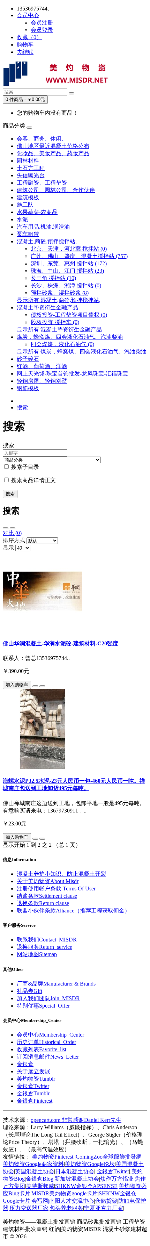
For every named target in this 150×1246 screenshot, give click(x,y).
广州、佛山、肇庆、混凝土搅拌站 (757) (79, 256)
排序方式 (14, 540)
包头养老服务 (66, 1208)
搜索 (22, 407)
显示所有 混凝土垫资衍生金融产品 (59, 329)
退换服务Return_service (44, 947)
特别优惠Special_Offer (43, 1006)
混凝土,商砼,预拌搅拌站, (47, 241)
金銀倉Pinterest (34, 1101)
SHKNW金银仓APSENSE (86, 1186)
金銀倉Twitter (33, 1086)
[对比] (42, 686)
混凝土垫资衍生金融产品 (47, 307)
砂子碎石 (28, 359)
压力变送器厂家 (28, 1208)
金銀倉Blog (39, 1179)
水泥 (22, 219)
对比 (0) (12, 533)
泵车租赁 (28, 234)
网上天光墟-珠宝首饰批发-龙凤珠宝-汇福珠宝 (72, 374)
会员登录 (42, 30)
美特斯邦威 (40, 1186)
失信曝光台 (31, 175)
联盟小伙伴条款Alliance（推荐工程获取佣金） (73, 911)
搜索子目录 (24, 467)
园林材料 (28, 161)
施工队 (25, 205)
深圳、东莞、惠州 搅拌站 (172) (69, 263)
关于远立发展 (33, 1071)
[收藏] (35, 686)
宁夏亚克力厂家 (103, 1208)
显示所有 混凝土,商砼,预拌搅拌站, (58, 300)
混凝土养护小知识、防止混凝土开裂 (61, 874)
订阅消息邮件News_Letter (48, 1057)
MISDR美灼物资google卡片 (64, 1193)
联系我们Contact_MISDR (47, 940)
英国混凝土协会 (34, 1171)
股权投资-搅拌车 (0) (55, 322)
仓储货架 (106, 1201)
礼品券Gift (29, 991)
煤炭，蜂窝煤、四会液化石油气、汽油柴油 (70, 337)
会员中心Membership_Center (50, 1035)
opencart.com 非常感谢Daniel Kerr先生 (76, 1120)
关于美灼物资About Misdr (47, 881)
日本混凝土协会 (74, 1171)
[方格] (12, 528)
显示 (8, 548)
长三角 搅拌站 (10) (53, 278)
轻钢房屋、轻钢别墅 (42, 381)
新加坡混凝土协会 (76, 1179)
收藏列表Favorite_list (41, 1049)
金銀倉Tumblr (33, 1093)
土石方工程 (31, 168)
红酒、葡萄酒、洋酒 (42, 366)
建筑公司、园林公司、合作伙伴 (56, 190)
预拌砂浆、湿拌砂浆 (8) (60, 293)
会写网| (40, 1201)
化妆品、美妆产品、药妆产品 (53, 153)
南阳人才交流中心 (71, 1201)
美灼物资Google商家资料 (33, 1164)
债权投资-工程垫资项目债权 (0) (69, 315)
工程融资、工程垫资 (42, 183)
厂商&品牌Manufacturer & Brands (56, 984)
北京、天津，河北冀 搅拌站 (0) (69, 249)
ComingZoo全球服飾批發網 (109, 1157)
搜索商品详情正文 (33, 480)
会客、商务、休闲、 (42, 139)
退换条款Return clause (43, 903)
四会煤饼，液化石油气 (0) (62, 344)
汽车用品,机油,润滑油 (43, 227)
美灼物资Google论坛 (90, 1164)
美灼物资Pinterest (52, 1157)
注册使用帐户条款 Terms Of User (56, 888)
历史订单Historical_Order (46, 1042)
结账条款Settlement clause (47, 896)
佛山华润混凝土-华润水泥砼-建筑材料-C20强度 (60, 643)
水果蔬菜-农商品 (37, 212)
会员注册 (42, 23)
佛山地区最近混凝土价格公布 (53, 146)
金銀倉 (25, 1064)
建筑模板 (28, 197)
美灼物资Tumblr (36, 1079)
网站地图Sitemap (37, 954)
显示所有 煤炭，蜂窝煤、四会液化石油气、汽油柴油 (82, 352)
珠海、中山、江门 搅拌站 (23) (67, 271)
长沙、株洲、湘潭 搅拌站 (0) (66, 285)
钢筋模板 (28, 388)
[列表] (5, 528)
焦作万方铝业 (117, 1179)
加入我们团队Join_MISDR (48, 998)
